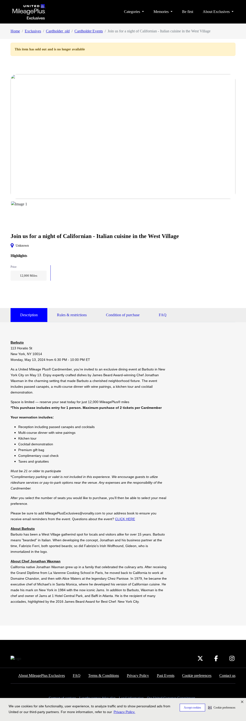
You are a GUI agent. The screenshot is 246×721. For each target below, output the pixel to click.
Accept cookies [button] (192, 707)
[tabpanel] (89, 472)
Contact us (227, 675)
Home (15, 31)
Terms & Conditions (103, 675)
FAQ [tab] (162, 315)
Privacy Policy (138, 675)
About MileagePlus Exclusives (41, 675)
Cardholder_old (58, 31)
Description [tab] (29, 315)
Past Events (165, 675)
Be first (187, 12)
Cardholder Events (88, 31)
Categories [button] (132, 12)
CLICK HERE (125, 519)
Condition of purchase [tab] (123, 315)
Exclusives (33, 31)
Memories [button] (162, 12)
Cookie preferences (196, 675)
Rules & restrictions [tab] (72, 315)
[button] (221, 707)
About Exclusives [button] (217, 12)
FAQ (76, 675)
